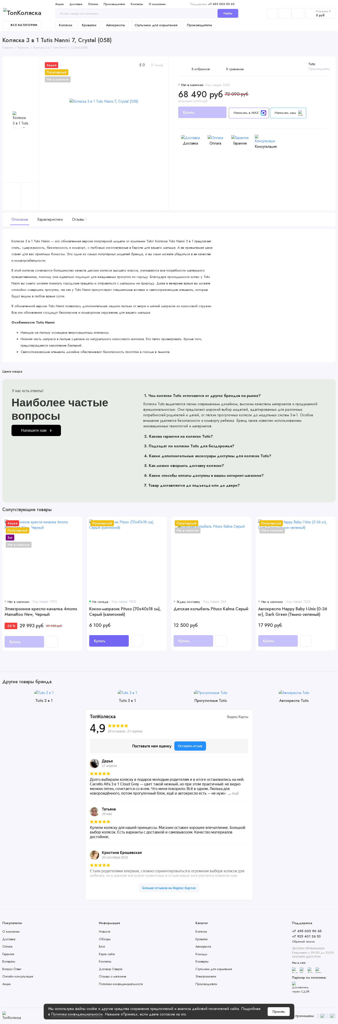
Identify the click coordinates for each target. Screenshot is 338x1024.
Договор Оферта (110, 969)
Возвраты (8, 961)
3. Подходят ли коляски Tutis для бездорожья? (189, 446)
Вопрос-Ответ (11, 969)
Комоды (201, 954)
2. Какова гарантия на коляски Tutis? (178, 436)
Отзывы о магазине (112, 976)
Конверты (202, 961)
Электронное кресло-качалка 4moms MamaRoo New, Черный (41, 611)
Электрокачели (205, 976)
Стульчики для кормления (156, 25)
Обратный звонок (303, 941)
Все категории (24, 25)
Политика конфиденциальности (77, 1014)
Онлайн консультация (17, 976)
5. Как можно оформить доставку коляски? (184, 465)
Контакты (137, 4)
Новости (104, 931)
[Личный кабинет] (272, 13)
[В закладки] (76, 523)
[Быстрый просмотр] (52, 642)
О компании (157, 4)
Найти (227, 13)
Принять (278, 1011)
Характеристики (50, 219)
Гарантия (8, 954)
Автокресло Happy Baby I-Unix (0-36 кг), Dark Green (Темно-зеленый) (292, 611)
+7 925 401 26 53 (306, 936)
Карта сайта (107, 954)
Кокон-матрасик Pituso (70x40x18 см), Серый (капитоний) (125, 611)
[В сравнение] (68, 523)
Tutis (311, 64)
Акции (59, 4)
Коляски (65, 25)
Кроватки (89, 25)
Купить (99, 641)
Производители (114, 4)
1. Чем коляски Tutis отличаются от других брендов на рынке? (202, 395)
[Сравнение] (285, 13)
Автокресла (115, 25)
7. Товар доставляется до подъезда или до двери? (192, 485)
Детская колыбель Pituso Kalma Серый (211, 609)
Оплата (93, 4)
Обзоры (105, 939)
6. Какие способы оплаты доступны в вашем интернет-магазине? (204, 475)
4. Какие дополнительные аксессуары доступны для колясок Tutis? (207, 456)
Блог (102, 946)
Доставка (75, 4)
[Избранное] (298, 13)
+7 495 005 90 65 (212, 4)
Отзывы (79, 219)
